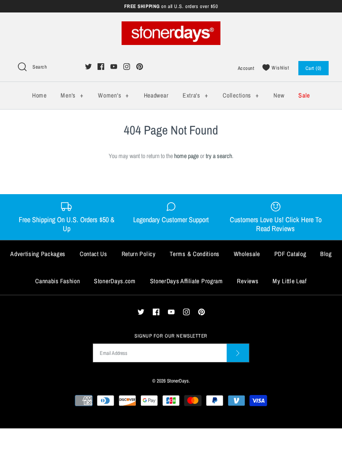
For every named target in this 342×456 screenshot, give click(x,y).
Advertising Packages (37, 254)
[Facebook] (101, 66)
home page (186, 156)
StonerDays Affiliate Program (186, 281)
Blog (326, 254)
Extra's (195, 95)
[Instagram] (126, 66)
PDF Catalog (290, 254)
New (278, 95)
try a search (219, 156)
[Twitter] (88, 66)
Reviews (247, 281)
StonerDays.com (115, 281)
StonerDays (178, 380)
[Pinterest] (139, 66)
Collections (241, 95)
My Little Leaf (290, 281)
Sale (304, 95)
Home (39, 95)
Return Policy (139, 254)
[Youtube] (113, 66)
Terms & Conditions (195, 254)
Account (246, 68)
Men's (72, 95)
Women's (113, 95)
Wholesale (247, 254)
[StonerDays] (171, 26)
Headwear (156, 95)
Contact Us (93, 254)
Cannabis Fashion (57, 281)
